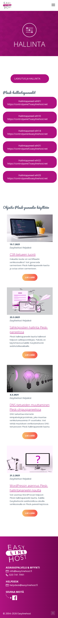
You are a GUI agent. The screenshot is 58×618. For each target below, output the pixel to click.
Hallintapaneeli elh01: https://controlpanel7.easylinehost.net (27, 103)
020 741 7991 (16, 574)
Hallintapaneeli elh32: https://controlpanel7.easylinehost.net (27, 162)
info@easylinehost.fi (21, 571)
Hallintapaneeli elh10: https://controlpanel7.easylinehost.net (27, 117)
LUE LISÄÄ (30, 277)
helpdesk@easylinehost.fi (24, 585)
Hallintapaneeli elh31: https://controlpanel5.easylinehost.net (27, 147)
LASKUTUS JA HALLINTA (27, 78)
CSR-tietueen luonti (23, 254)
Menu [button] (50, 4)
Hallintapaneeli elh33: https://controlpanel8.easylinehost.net (27, 177)
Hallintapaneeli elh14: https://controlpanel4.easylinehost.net (27, 132)
